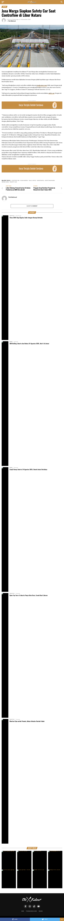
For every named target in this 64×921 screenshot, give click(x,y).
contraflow (15, 180)
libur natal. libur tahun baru (46, 180)
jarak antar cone (42, 85)
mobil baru (5, 182)
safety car (51, 93)
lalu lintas (32, 180)
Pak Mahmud (12, 21)
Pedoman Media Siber (31, 911)
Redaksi (41, 911)
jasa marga (24, 180)
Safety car (13, 182)
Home (22, 911)
